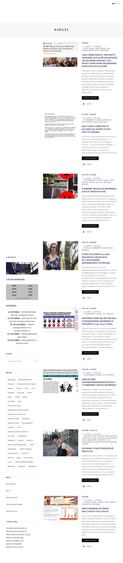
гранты (86, 248)
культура (11, 436)
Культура (85, 175)
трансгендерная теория (24, 462)
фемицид (103, 122)
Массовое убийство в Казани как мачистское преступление (96, 129)
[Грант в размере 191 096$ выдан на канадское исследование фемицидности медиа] (60, 255)
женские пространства (16, 414)
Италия (99, 180)
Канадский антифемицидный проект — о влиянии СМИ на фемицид (99, 382)
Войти (8, 491)
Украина (11, 393)
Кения (111, 180)
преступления (100, 48)
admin (88, 46)
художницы (32, 466)
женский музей (13, 419)
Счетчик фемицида (15, 279)
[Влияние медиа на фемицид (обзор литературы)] (60, 186)
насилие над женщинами (107, 438)
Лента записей (11, 497)
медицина (11, 440)
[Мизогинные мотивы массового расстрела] (60, 508)
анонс (10, 397)
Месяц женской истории (26, 384)
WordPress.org (11, 511)
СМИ (97, 182)
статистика (28, 457)
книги (19, 427)
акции (29, 393)
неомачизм (106, 120)
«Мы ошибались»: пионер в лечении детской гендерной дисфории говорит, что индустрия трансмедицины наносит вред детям (99, 60)
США (108, 48)
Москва (10, 388)
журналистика (13, 423)
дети (86, 48)
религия (11, 457)
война (25, 397)
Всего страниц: (13, 541)
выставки (11, 401)
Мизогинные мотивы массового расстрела (95, 510)
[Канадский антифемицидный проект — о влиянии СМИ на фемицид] (60, 380)
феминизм (105, 50)
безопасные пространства (94, 436)
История (85, 114)
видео (17, 397)
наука (111, 248)
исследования (89, 120)
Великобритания (111, 436)
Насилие (85, 43)
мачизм (93, 502)
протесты (25, 453)
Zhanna (89, 500)
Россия (96, 122)
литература (22, 436)
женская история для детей (18, 410)
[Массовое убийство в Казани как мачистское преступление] (60, 125)
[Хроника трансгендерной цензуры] (60, 443)
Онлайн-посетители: (16, 528)
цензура (85, 444)
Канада (91, 48)
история (11, 427)
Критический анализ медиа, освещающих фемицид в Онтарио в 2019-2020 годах (99, 321)
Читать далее (90, 98)
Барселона (12, 380)
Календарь (11, 305)
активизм (20, 393)
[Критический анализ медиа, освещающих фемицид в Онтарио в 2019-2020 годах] (60, 319)
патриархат (101, 440)
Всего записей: (13, 537)
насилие (100, 502)
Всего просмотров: (15, 534)
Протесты (93, 430)
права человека (25, 449)
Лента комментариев (14, 504)
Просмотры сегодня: (15, 531)
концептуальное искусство (18, 432)
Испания (11, 384)
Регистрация (10, 484)
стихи (10, 462)
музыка (20, 440)
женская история (14, 406)
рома (19, 457)
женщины (86, 438)
